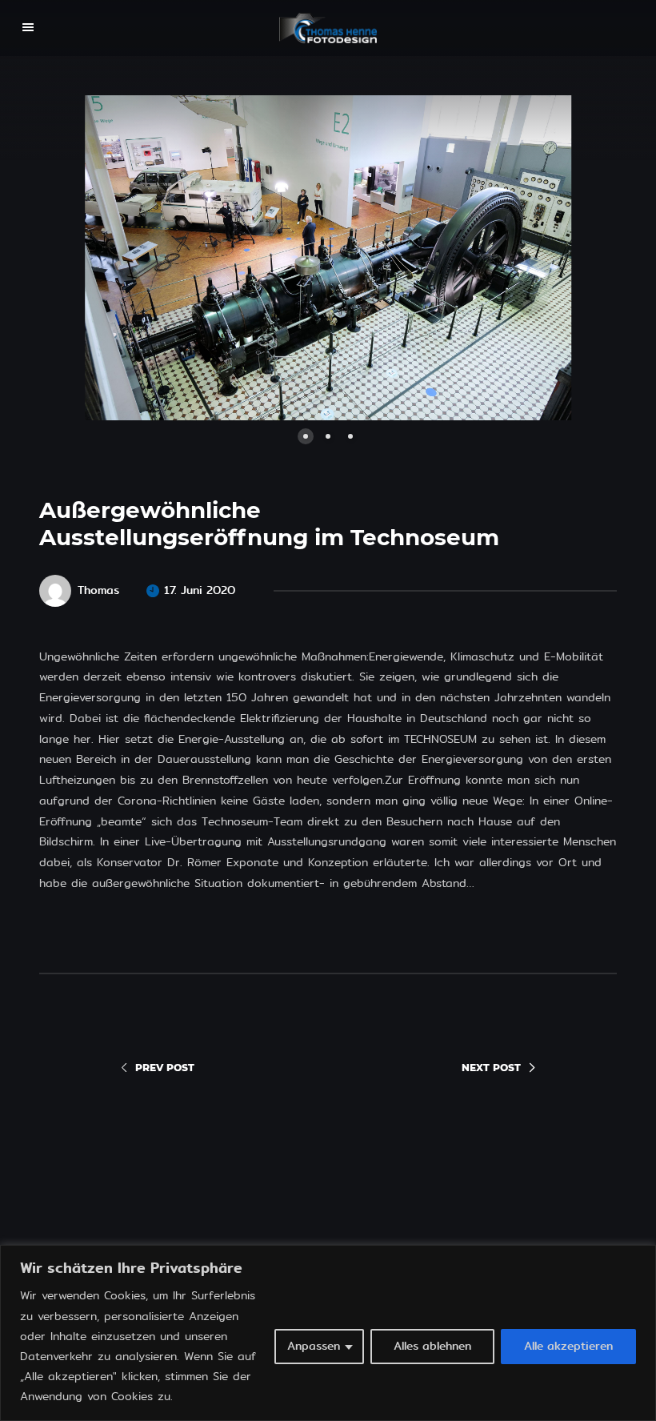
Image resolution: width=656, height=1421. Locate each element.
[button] (183, 257)
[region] (328, 1333)
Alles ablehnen (432, 1346)
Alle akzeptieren (568, 1346)
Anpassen (313, 1346)
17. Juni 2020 (199, 590)
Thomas (98, 590)
